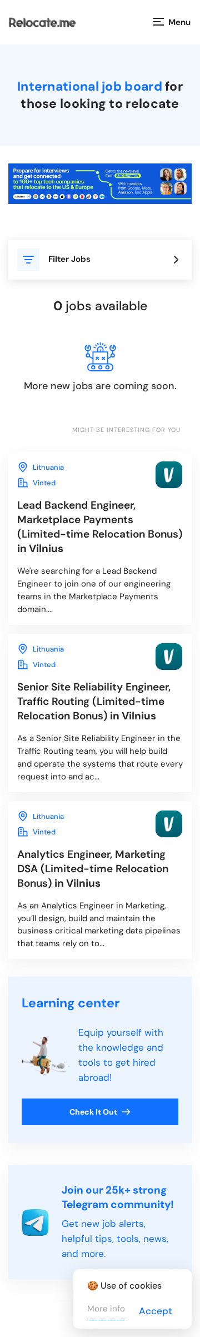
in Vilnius (100, 526)
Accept (155, 1311)
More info (106, 1308)
